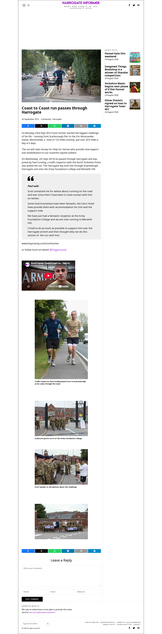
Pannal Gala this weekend (115, 55)
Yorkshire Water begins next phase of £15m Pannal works (116, 88)
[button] (47, 623)
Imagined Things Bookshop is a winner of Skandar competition (116, 71)
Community (46, 119)
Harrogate (57, 119)
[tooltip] (129, 5)
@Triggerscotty (58, 249)
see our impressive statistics (42, 612)
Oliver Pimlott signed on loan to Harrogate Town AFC (116, 105)
